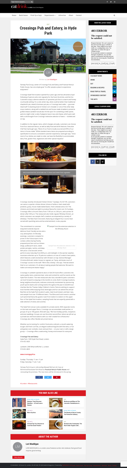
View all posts (18, 457)
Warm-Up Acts (31, 412)
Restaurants (33, 384)
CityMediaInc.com (67, 465)
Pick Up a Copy (36, 15)
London (24, 384)
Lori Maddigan (52, 79)
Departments (49, 15)
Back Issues (23, 15)
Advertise (62, 15)
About (71, 15)
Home (14, 15)
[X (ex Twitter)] (97, 161)
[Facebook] (92, 161)
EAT (48, 24)
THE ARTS (30, 410)
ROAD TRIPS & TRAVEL (33, 399)
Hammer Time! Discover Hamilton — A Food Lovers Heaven (35, 403)
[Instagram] (102, 161)
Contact (79, 15)
